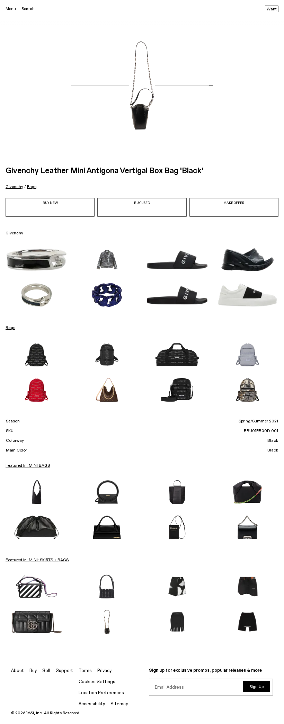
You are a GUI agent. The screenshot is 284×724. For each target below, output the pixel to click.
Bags (31, 187)
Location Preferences (101, 693)
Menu (11, 9)
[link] (37, 259)
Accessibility (92, 704)
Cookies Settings (97, 682)
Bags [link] (10, 328)
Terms (85, 671)
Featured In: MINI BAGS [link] (28, 466)
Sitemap (119, 704)
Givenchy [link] (14, 233)
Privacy (104, 671)
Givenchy (14, 187)
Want (272, 9)
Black (272, 450)
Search (28, 9)
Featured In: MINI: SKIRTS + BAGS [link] (37, 560)
